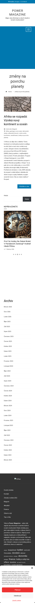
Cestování (9, 129)
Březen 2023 (8, 460)
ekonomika (22, 556)
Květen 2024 (8, 396)
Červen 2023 (8, 445)
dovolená (16, 553)
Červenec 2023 (8, 440)
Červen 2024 (8, 391)
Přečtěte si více (24, 186)
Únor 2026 (7, 312)
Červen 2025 (8, 341)
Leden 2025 (7, 356)
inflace (6, 562)
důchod (22, 553)
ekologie (16, 556)
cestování (27, 550)
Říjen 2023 (7, 430)
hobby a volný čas (22, 559)
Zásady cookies (16, 600)
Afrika (7, 131)
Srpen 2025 (7, 331)
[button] (32, 568)
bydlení (20, 550)
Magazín (14, 129)
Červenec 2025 (8, 336)
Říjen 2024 (7, 371)
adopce (5, 550)
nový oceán (18, 131)
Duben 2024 (7, 401)
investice (13, 562)
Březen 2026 (8, 307)
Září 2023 (7, 435)
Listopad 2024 (8, 366)
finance (12, 559)
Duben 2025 (7, 351)
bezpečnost (12, 550)
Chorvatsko (7, 553)
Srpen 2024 (7, 381)
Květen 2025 (8, 346)
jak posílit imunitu (21, 562)
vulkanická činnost (13, 133)
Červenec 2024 (8, 386)
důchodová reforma (8, 556)
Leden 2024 (7, 415)
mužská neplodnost (16, 565)
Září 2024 (7, 376)
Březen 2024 (8, 406)
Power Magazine (17, 12)
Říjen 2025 (7, 321)
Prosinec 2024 (8, 361)
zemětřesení (14, 135)
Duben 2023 (7, 455)
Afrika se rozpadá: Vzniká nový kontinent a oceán (15, 120)
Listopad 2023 (8, 425)
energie (6, 559)
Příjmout (17, 590)
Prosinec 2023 (8, 420)
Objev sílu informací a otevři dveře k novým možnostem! (17, 19)
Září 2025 (7, 326)
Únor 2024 (7, 410)
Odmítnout (17, 596)
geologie (12, 131)
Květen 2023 (8, 450)
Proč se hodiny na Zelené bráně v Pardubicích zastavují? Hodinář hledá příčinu (17, 243)
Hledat (6, 195)
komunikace (7, 565)
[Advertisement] (17, 51)
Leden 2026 (7, 317)
